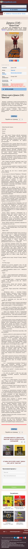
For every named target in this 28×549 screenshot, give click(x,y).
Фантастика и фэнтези (16, 72)
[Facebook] (12, 60)
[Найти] (25, 6)
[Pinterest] (16, 60)
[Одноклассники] (14, 60)
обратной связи (5, 547)
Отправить (14, 487)
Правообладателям (15, 531)
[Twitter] (18, 60)
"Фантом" (3, 30)
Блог (1, 14)
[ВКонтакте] (10, 60)
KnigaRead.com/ (8, 2)
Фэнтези (4, 74)
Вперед (14, 116)
